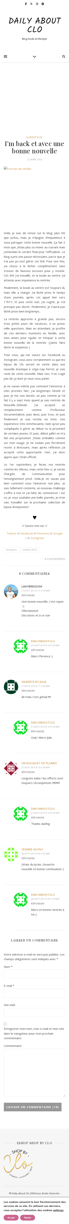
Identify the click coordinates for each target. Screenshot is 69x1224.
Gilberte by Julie (33, 682)
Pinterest (43, 533)
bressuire (11, 549)
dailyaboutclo (43, 641)
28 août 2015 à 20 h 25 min (45, 898)
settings (58, 1210)
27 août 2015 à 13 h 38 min (35, 767)
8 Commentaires (55, 559)
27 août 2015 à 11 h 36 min (35, 590)
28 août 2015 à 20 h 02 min (35, 853)
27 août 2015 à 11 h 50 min (35, 686)
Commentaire (13, 1046)
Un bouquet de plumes (39, 763)
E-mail (9, 986)
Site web (9, 1005)
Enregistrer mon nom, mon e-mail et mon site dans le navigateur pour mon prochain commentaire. (34, 1033)
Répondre (28, 595)
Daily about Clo (34, 26)
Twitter (11, 533)
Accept (11, 1217)
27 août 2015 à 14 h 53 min (45, 645)
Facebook (26, 533)
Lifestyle (34, 137)
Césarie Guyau (32, 849)
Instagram (37, 538)
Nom (8, 967)
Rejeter (27, 1217)
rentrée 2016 (30, 549)
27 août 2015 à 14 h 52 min (45, 726)
